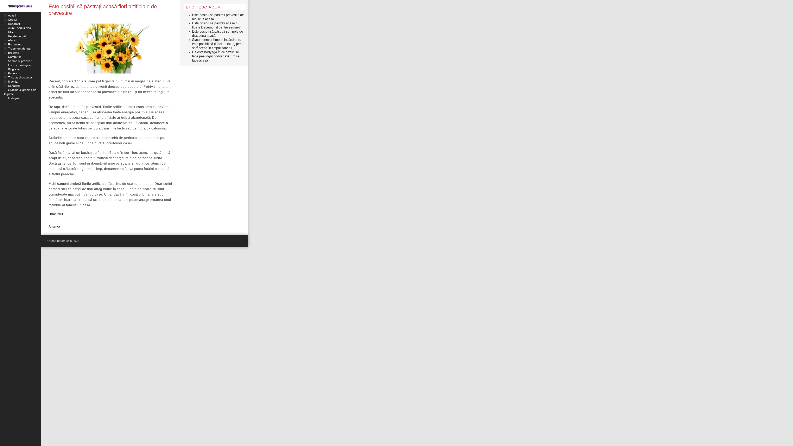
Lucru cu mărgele (19, 65)
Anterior (54, 226)
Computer (14, 56)
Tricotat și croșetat (20, 77)
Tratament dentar (19, 48)
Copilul (12, 19)
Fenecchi (14, 73)
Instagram (14, 98)
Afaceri (12, 40)
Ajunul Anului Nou (19, 28)
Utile (11, 32)
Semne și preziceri (20, 61)
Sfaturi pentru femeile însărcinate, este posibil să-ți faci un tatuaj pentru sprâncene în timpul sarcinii (218, 44)
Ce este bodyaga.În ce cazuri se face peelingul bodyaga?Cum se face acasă (216, 56)
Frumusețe (15, 44)
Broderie (13, 52)
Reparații (14, 23)
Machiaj (13, 81)
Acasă (12, 15)
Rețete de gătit (17, 36)
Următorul (56, 214)
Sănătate (14, 85)
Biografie (14, 69)
